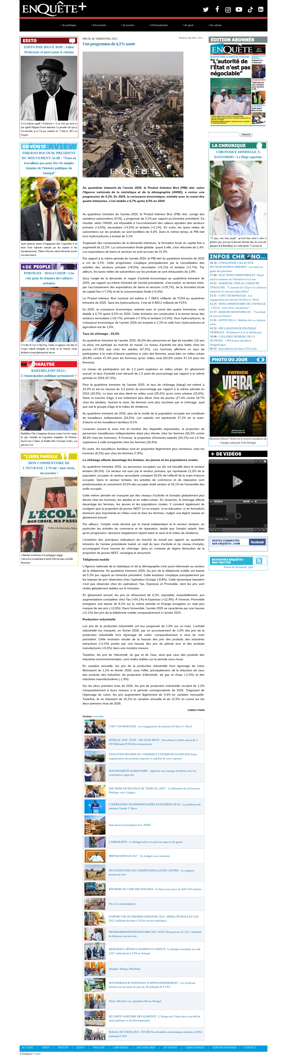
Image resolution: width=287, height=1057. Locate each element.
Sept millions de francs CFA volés (238, 348)
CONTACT (250, 1047)
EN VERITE (170, 1047)
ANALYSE (99, 1047)
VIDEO (46, 1047)
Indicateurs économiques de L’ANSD (130, 825)
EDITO (80, 1047)
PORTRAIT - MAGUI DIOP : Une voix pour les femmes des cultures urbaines (49, 278)
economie (98, 716)
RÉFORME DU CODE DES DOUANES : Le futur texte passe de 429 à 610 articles (155, 889)
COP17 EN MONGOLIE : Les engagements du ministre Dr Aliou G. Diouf (150, 726)
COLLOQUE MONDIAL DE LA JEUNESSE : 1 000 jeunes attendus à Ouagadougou (232, 340)
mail (38, 1053)
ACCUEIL (27, 1047)
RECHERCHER (146, 1047)
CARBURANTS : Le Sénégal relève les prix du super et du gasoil (146, 842)
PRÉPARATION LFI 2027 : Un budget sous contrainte (139, 856)
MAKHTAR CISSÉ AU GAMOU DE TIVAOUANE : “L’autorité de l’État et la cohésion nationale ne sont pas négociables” (238, 287)
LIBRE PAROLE (195, 1047)
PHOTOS (63, 1047)
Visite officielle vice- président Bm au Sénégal (135, 1001)
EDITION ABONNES (224, 1047)
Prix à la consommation (122, 903)
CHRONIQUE (121, 1047)
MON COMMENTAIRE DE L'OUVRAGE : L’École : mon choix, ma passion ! (49, 468)
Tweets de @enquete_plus (238, 567)
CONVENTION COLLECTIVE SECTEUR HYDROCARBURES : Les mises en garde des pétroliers (236, 267)
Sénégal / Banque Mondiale (125, 968)
